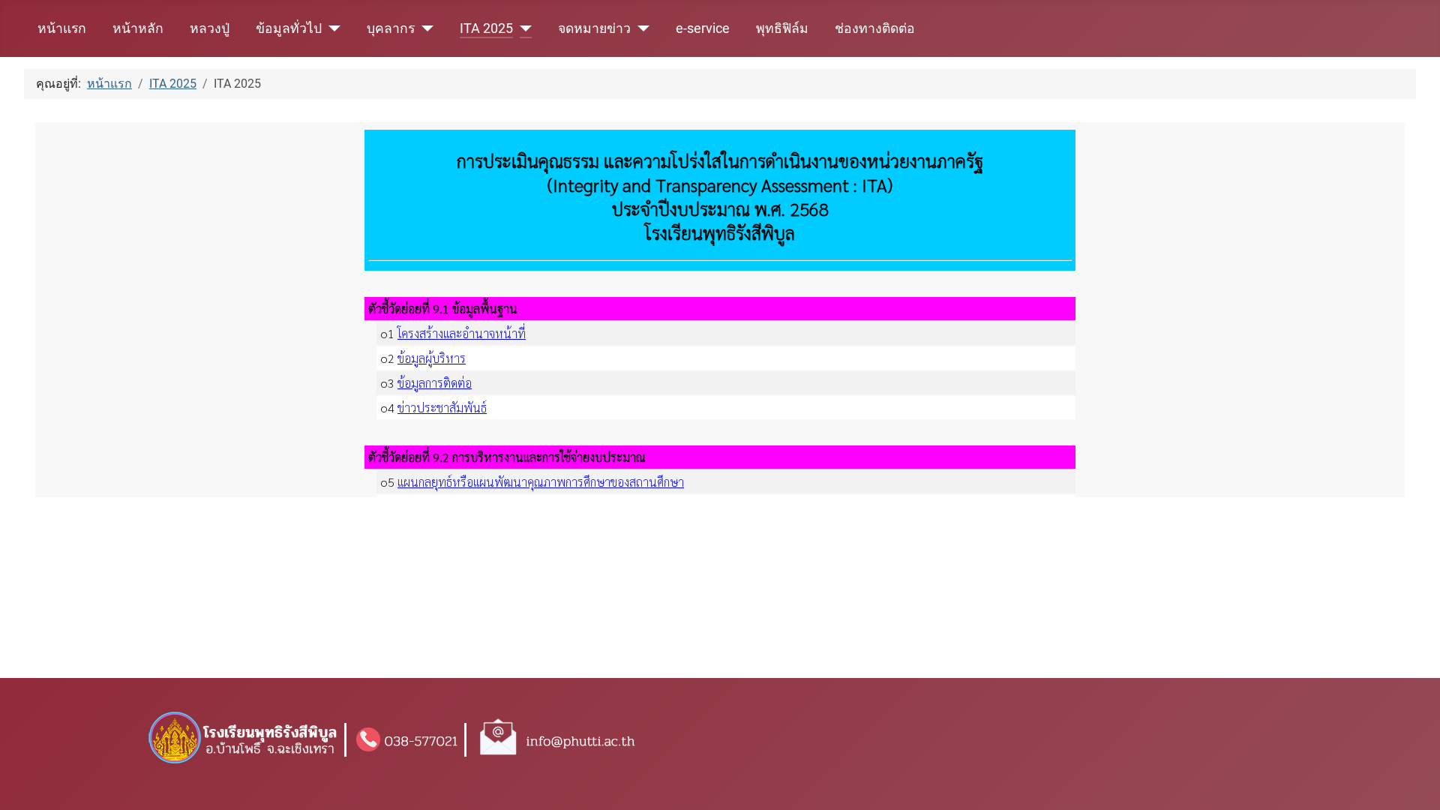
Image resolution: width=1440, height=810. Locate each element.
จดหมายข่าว (594, 28)
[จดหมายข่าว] (640, 28)
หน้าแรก (62, 28)
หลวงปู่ (210, 28)
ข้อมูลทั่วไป (289, 28)
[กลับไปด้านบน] (1414, 785)
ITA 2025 (486, 28)
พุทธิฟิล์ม (782, 28)
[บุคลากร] (424, 28)
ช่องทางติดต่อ (875, 28)
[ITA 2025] (522, 28)
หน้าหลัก (138, 28)
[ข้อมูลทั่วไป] (331, 28)
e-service (703, 28)
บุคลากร (391, 28)
